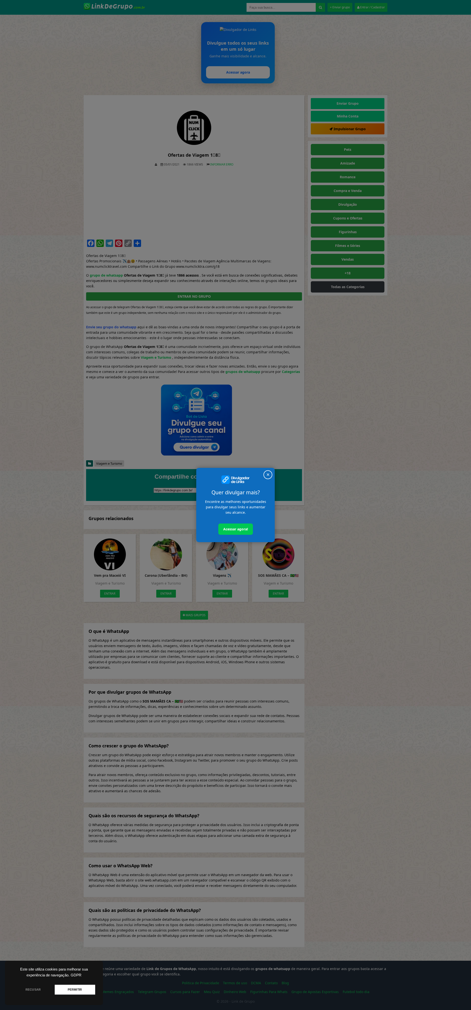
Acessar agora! (235, 529)
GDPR (76, 975)
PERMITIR (75, 989)
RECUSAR (33, 989)
